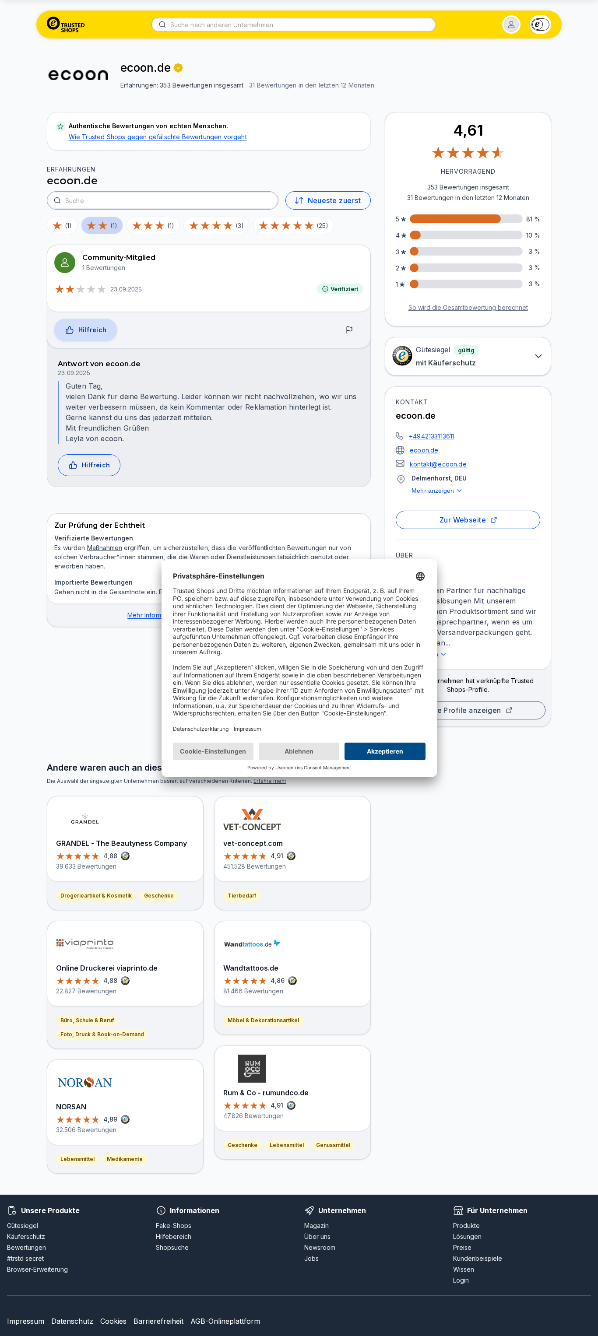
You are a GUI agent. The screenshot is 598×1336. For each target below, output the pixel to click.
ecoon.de (424, 450)
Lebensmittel (77, 1159)
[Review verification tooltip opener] (178, 68)
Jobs (311, 1258)
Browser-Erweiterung (37, 1269)
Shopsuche (172, 1247)
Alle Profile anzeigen (464, 710)
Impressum (25, 1321)
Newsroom (319, 1247)
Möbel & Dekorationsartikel (263, 1020)
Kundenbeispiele (477, 1258)
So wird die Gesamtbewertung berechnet (468, 307)
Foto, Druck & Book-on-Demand (102, 1034)
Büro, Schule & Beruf (87, 1020)
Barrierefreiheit (158, 1321)
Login (461, 1280)
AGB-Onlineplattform (225, 1321)
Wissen (463, 1269)
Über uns (317, 1236)
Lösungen (467, 1236)
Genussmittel (333, 1145)
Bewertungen (26, 1247)
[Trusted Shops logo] (66, 24)
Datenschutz (72, 1321)
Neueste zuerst (334, 200)
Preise (462, 1247)
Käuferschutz (26, 1236)
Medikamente (125, 1159)
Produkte (466, 1225)
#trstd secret (25, 1258)
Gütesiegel (22, 1225)
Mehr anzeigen (433, 490)
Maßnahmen (104, 547)
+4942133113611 (431, 436)
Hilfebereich (173, 1236)
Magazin (316, 1225)
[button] (511, 24)
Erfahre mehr (269, 781)
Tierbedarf (242, 895)
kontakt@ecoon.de (438, 464)
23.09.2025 (126, 289)
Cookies (113, 1321)
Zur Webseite (463, 519)
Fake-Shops (173, 1225)
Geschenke (159, 895)
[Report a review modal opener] (349, 330)
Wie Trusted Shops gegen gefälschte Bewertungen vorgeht (158, 136)
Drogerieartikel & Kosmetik (96, 895)
